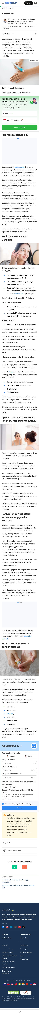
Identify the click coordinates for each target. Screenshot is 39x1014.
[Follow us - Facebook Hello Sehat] (3, 927)
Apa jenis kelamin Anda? (11, 753)
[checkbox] (3, 804)
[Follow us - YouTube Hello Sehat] (19, 927)
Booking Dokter (7, 938)
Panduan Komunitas (8, 967)
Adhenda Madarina (16, 26)
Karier (22, 956)
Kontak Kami (24, 959)
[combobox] (32, 770)
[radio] (3, 787)
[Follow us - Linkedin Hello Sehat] (11, 927)
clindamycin (18, 293)
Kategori (5, 934)
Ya (6, 787)
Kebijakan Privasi (7, 952)
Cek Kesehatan (25, 934)
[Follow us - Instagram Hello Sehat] (7, 927)
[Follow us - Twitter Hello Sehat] (15, 927)
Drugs (10, 372)
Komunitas (24, 938)
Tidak (13, 787)
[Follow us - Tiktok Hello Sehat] (23, 927)
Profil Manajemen (26, 952)
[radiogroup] (19, 756)
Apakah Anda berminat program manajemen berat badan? (18, 783)
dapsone (10, 714)
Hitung (19, 808)
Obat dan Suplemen (8, 8)
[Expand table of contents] (19, 34)
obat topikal (19, 167)
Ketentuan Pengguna (9, 949)
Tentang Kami (24, 949)
